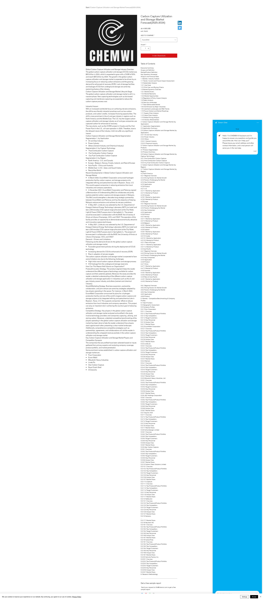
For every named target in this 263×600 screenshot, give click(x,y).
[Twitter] (180, 28)
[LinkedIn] (180, 23)
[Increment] (148, 48)
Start (87, 7)
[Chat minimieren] (257, 122)
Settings (244, 597)
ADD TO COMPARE (147, 35)
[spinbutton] (145, 48)
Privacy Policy (76, 597)
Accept (254, 597)
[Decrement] (142, 48)
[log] (237, 358)
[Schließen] (260, 596)
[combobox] (159, 40)
